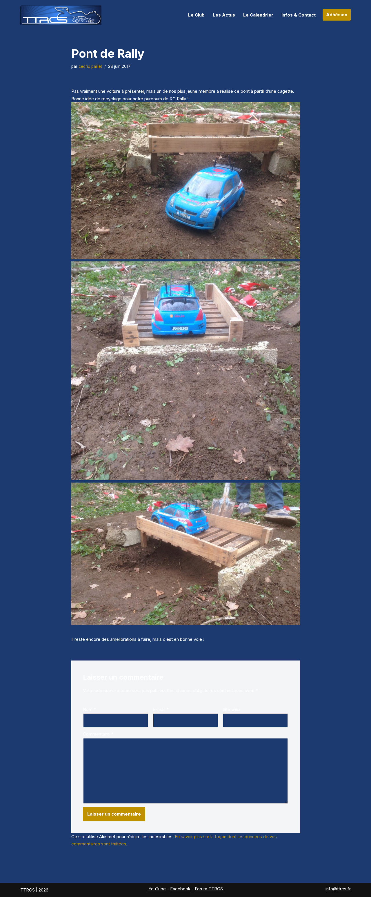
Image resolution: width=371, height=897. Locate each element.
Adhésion (336, 14)
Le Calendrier (258, 15)
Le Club (196, 15)
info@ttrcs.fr (338, 888)
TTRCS (27, 890)
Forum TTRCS (209, 888)
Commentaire (98, 734)
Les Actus (224, 15)
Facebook (180, 888)
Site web (231, 709)
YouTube (157, 888)
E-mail (161, 709)
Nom (89, 709)
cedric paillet (90, 66)
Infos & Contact (298, 15)
